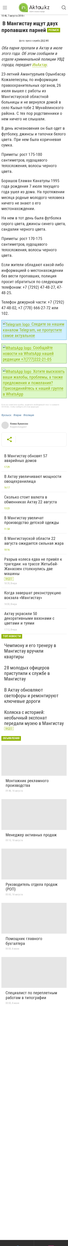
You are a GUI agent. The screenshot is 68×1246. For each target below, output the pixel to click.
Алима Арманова (19, 423)
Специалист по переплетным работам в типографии (31, 995)
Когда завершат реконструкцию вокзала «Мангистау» (32, 595)
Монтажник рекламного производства (27, 783)
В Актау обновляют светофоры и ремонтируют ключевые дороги (31, 695)
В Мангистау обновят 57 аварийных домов (25, 458)
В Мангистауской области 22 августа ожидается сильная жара (34, 541)
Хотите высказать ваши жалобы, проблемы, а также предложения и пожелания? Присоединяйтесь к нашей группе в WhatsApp (34, 383)
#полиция (28, 415)
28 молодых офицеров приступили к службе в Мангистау (27, 673)
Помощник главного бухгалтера (24, 941)
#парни (17, 415)
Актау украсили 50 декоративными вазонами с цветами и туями (29, 618)
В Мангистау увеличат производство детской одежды (31, 520)
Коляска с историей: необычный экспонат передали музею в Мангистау (34, 717)
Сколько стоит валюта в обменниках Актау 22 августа (30, 499)
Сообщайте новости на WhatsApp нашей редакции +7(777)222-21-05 (28, 353)
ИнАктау (39, 64)
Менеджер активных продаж (31, 835)
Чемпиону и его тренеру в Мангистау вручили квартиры (30, 651)
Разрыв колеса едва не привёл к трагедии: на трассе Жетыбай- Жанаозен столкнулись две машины (33, 566)
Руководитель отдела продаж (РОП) (32, 887)
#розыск (6, 415)
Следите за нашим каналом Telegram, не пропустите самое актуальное (33, 330)
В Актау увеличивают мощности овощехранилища (32, 479)
